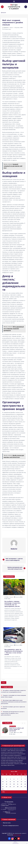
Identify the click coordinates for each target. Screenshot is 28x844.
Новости (11, 27)
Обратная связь (7, 822)
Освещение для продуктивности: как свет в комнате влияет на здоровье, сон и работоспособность (12, 713)
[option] (14, 730)
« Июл (3, 791)
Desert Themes (17, 835)
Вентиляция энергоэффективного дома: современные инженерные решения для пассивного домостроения (14, 702)
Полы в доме (12, 726)
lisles (7, 597)
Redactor (6, 27)
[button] (23, 723)
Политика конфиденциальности (11, 825)
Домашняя (3, 12)
